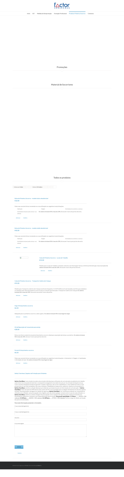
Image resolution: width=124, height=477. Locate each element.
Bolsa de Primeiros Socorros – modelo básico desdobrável (31, 198)
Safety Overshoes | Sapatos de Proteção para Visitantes (31, 373)
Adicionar (18, 217)
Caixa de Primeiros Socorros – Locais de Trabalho (53, 258)
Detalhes (25, 217)
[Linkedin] (108, 465)
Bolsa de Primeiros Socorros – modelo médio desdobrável (31, 228)
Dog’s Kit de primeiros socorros (24, 305)
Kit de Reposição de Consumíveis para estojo (27, 327)
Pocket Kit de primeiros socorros (24, 350)
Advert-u (39, 465)
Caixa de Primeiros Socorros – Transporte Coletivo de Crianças (33, 281)
